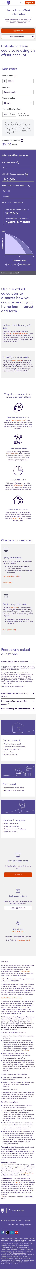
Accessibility (20, 1225)
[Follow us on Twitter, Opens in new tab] (7, 1232)
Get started (18, 875)
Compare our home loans (12, 749)
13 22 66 (23, 1007)
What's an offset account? (12, 744)
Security (11, 1225)
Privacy (18, 1220)
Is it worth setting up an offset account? (14, 702)
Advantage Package (19, 420)
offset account (17, 361)
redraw (18, 1182)
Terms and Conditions (19, 1253)
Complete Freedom (12, 454)
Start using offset (8, 162)
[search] (22, 3)
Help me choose (9, 752)
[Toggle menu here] (3, 2)
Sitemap (28, 1225)
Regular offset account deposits (14, 185)
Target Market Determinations (15, 1254)
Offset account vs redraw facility (14, 746)
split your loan (15, 518)
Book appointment (9, 630)
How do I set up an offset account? (16, 708)
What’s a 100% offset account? (14, 662)
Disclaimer (11, 1220)
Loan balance (7, 76)
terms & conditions (27, 1173)
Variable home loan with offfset (14, 788)
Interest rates (25, 971)
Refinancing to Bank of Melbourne (15, 829)
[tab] (18, 661)
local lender (14, 608)
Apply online (18, 31)
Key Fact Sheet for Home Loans (11, 998)
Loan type (6, 87)
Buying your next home (11, 826)
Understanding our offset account (13, 686)
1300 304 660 (18, 931)
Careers (27, 1220)
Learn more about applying (11, 576)
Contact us (16, 1210)
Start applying (7, 582)
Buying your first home (11, 823)
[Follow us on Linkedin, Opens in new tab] (12, 1232)
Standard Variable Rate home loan (17, 333)
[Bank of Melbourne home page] (8, 2)
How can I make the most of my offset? (14, 694)
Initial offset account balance (13, 174)
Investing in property (10, 831)
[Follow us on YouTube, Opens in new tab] (16, 1232)
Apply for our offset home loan (14, 790)
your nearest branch (23, 940)
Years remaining (8, 98)
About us (4, 1220)
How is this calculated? (10, 273)
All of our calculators (10, 754)
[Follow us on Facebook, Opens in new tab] (2, 1232)
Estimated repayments (11, 140)
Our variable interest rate (11, 109)
